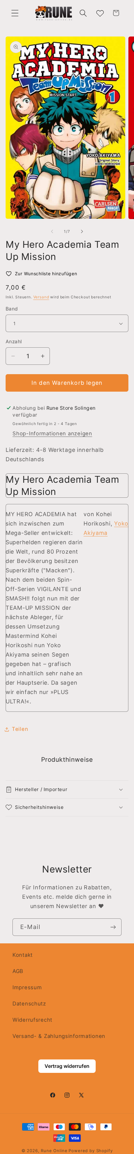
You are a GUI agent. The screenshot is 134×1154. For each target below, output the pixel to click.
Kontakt (22, 955)
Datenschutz (29, 1003)
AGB (17, 971)
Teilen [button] (20, 729)
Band (12, 309)
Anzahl (14, 342)
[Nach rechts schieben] (82, 231)
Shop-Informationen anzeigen (52, 433)
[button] (15, 13)
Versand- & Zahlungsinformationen (58, 1036)
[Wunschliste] (99, 13)
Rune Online (54, 1150)
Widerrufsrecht (32, 1020)
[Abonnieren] (113, 927)
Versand (41, 297)
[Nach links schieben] (52, 231)
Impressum (27, 987)
